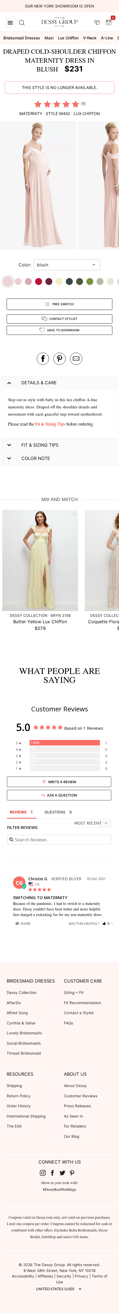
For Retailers (75, 1126)
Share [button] (25, 923)
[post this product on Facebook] (43, 359)
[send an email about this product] (76, 359)
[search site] (22, 23)
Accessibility (23, 1276)
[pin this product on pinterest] (59, 359)
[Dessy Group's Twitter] (64, 1173)
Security (63, 1276)
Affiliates (45, 1276)
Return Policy (18, 1096)
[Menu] (10, 23)
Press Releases (77, 1106)
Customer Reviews (80, 1096)
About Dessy (75, 1085)
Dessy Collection (22, 992)
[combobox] (63, 264)
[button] (38, 186)
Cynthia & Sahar (21, 1023)
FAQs (68, 1023)
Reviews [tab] (18, 812)
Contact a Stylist (79, 1013)
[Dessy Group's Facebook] (55, 1173)
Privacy (81, 1276)
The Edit (14, 1126)
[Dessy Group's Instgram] (45, 1173)
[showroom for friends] (97, 22)
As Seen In (73, 1116)
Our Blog (71, 1136)
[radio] (37, 104)
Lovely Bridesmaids (24, 1033)
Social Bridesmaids (24, 1043)
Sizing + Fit (74, 992)
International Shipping (26, 1116)
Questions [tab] (55, 812)
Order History (19, 1106)
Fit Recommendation (82, 1003)
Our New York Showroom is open (59, 6)
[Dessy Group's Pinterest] (74, 1173)
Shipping (14, 1085)
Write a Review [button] (62, 781)
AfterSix (14, 1003)
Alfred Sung (17, 1013)
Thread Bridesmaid (24, 1053)
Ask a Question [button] (62, 795)
